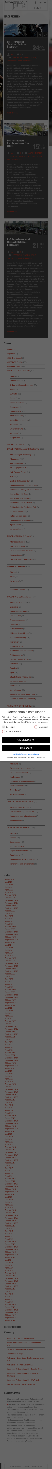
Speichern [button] (26, 748)
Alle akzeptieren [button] (26, 739)
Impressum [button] (41, 757)
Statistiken (43, 727)
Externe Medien (13, 731)
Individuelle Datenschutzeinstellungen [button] (26, 754)
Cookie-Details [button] (12, 757)
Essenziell (10, 727)
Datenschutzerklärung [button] (27, 757)
